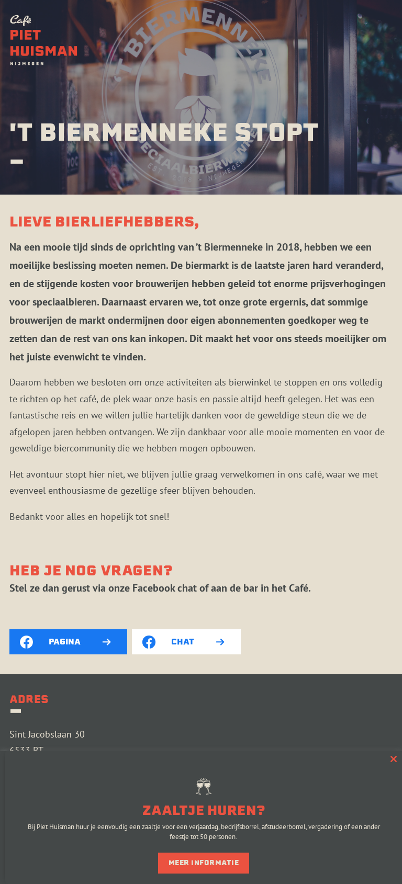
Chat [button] (182, 642)
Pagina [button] (65, 642)
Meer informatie (204, 863)
